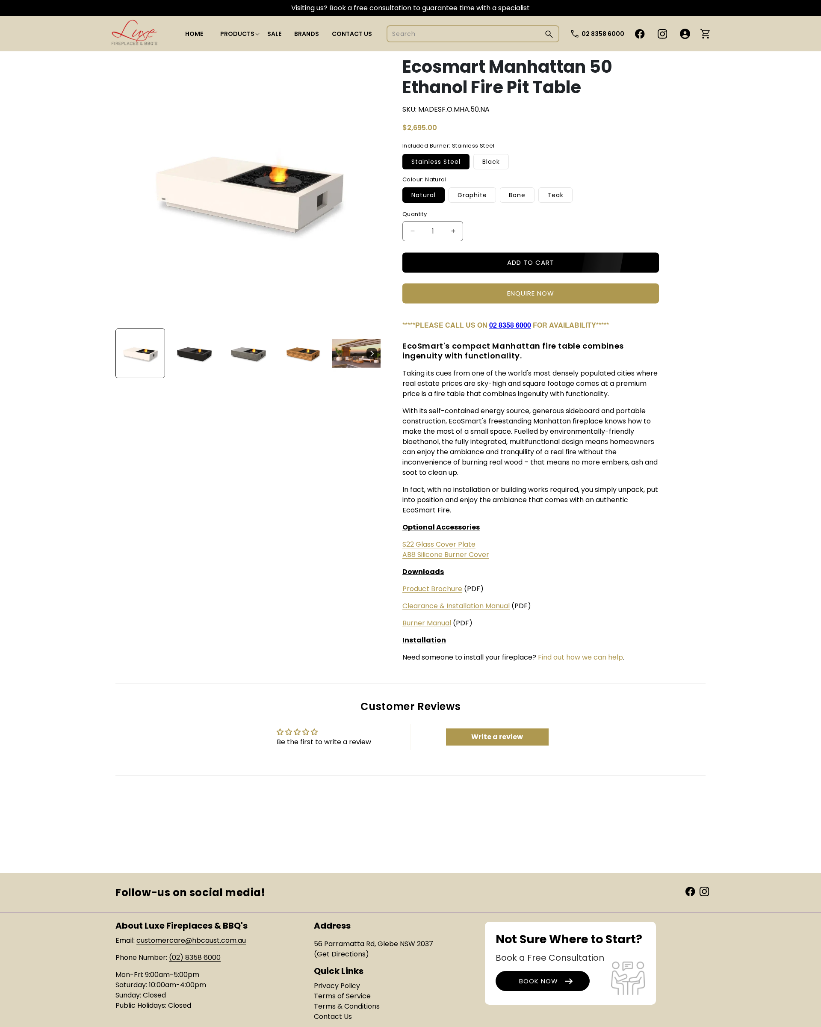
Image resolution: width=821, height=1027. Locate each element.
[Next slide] (371, 353)
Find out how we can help (580, 657)
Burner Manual (426, 623)
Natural (423, 195)
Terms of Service (342, 996)
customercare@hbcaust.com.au (191, 940)
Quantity (414, 214)
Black (491, 161)
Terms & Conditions (347, 1006)
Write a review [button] (497, 737)
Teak (555, 195)
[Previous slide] (124, 353)
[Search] (549, 34)
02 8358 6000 (603, 34)
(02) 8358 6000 (195, 957)
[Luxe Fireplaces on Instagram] (704, 891)
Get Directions (341, 954)
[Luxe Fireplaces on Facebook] (690, 891)
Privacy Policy (337, 986)
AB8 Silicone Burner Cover (445, 554)
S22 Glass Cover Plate (438, 544)
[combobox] (472, 33)
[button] (237, 34)
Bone (517, 195)
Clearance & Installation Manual (456, 606)
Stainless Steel (436, 161)
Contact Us (333, 1016)
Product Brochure (432, 589)
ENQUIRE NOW (530, 293)
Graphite (472, 195)
